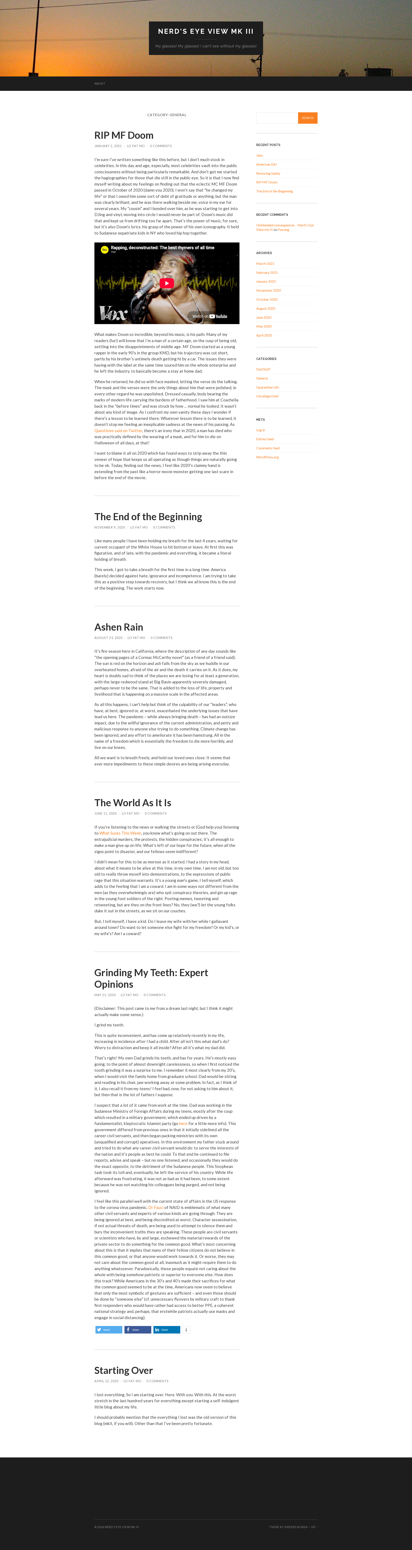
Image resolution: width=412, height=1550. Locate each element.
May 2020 (263, 326)
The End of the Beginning (148, 516)
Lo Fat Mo (136, 146)
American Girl (266, 164)
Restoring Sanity (268, 173)
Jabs (259, 155)
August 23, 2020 (108, 638)
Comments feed (268, 448)
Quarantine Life (267, 387)
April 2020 (264, 335)
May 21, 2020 (105, 995)
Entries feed (265, 439)
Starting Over (123, 1370)
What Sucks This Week (120, 833)
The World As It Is (132, 802)
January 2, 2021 (108, 146)
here (183, 1123)
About (99, 83)
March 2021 (265, 263)
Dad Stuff (263, 369)
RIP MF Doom (124, 135)
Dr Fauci (156, 1207)
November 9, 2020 (109, 527)
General (262, 378)
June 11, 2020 (105, 813)
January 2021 (266, 281)
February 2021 (267, 272)
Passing (283, 229)
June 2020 (263, 317)
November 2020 (268, 290)
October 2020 (266, 299)
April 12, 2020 (106, 1381)
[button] (108, 1330)
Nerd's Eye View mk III (206, 31)
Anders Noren (296, 1527)
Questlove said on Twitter (118, 430)
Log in (260, 430)
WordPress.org (267, 457)
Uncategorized (267, 396)
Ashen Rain (118, 627)
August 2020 (265, 308)
